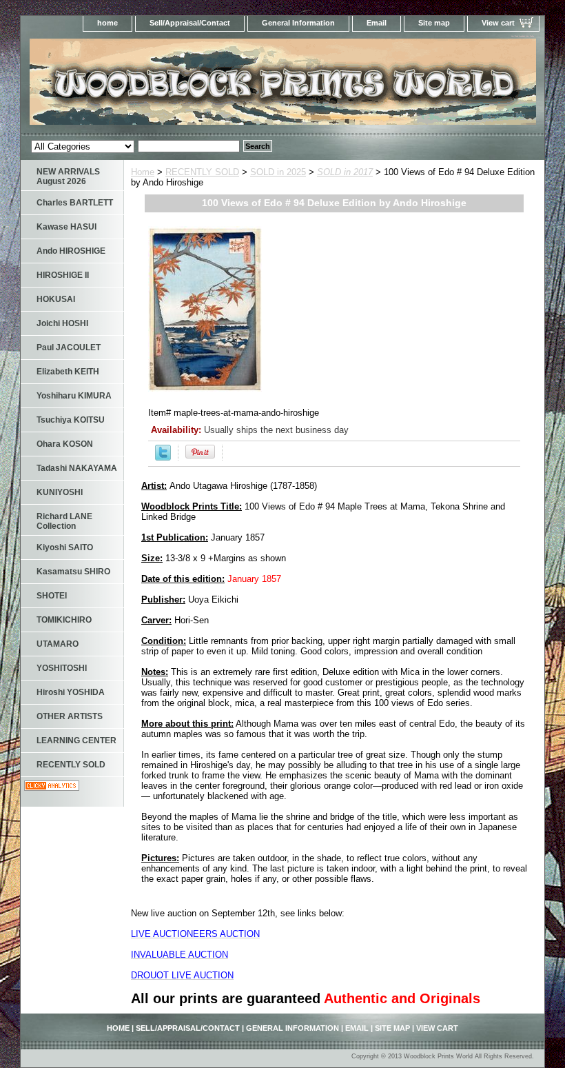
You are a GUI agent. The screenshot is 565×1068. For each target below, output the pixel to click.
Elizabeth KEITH (68, 371)
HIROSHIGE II (63, 275)
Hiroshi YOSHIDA (71, 692)
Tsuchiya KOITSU (71, 420)
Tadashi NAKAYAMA (77, 468)
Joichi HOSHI (62, 323)
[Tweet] (163, 457)
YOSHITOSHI (62, 668)
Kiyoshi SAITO (65, 547)
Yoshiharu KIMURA (74, 396)
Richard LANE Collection (64, 521)
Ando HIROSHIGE (71, 251)
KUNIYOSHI (60, 492)
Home (142, 172)
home (107, 23)
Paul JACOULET (69, 347)
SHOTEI (52, 596)
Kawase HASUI (66, 227)
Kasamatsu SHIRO (73, 571)
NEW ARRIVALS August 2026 (68, 176)
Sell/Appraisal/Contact (190, 23)
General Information (298, 23)
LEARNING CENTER (76, 740)
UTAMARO (58, 644)
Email (377, 23)
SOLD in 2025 (278, 172)
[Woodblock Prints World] (193, 86)
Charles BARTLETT (75, 203)
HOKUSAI (56, 299)
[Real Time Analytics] (51, 788)
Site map (434, 23)
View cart (498, 23)
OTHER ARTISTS (70, 716)
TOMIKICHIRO (64, 620)
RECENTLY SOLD (202, 172)
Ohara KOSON (65, 444)
